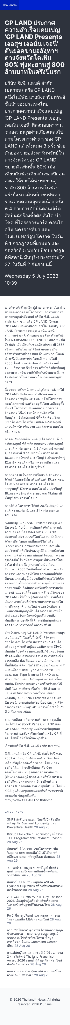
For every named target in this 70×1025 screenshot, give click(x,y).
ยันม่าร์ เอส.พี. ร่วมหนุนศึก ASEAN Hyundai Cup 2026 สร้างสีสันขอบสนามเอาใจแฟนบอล (35, 886)
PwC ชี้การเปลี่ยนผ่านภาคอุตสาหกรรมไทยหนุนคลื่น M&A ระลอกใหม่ (34, 919)
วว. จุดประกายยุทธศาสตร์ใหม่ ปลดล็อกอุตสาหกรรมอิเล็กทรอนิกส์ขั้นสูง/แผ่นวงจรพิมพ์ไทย (33, 871)
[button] (65, 5)
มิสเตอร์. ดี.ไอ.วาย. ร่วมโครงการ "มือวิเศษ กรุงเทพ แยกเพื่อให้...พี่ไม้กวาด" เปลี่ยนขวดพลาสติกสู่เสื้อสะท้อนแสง (33, 854)
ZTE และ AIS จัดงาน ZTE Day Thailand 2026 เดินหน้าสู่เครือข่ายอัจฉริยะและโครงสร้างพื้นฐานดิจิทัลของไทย (34, 902)
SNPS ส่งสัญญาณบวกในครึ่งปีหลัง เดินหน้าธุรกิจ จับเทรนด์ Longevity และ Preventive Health (33, 823)
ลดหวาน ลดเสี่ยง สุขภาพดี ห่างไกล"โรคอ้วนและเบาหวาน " (34, 973)
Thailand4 (9, 5)
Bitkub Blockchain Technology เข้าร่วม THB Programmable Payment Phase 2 (35, 838)
